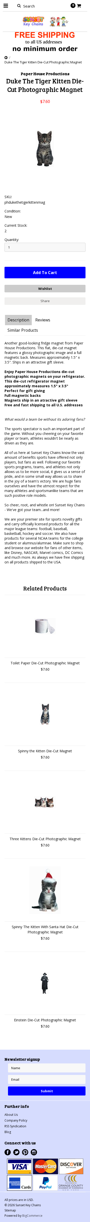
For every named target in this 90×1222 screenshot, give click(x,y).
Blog (7, 1132)
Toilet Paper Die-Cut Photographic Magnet (45, 663)
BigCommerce (32, 1215)
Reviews (42, 320)
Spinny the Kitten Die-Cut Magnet (45, 751)
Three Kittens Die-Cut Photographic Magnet (45, 838)
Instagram (34, 1152)
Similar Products (23, 330)
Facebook (7, 1152)
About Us (11, 1115)
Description (18, 320)
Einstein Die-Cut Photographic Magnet (45, 1020)
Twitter (16, 1152)
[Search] (19, 5)
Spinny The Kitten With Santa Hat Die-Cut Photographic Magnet (45, 929)
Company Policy (15, 1120)
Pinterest (25, 1152)
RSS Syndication (15, 1126)
